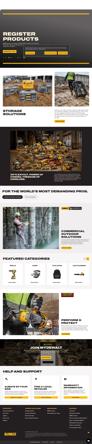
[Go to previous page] (3, 57)
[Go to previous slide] (84, 258)
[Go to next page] (20, 57)
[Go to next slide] (87, 258)
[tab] (12, 197)
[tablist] (46, 197)
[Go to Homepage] (10, 434)
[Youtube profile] (88, 432)
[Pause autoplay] (24, 57)
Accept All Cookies (63, 53)
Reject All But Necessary (50, 53)
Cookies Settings (30, 53)
